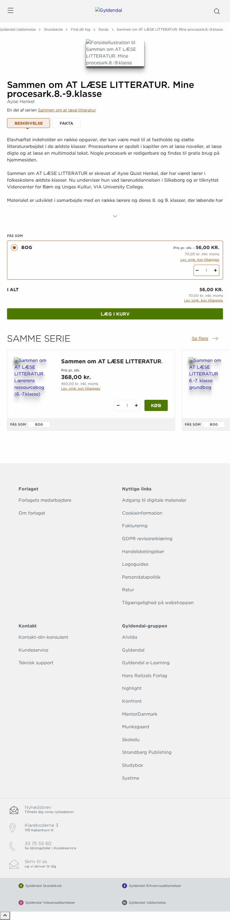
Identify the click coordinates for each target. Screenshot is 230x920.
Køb (156, 405)
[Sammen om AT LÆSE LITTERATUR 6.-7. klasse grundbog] (208, 384)
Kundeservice (33, 650)
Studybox (132, 765)
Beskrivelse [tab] (29, 123)
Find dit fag (80, 29)
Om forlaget (32, 513)
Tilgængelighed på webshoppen (158, 602)
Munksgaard (135, 726)
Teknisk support (36, 662)
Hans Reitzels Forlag (144, 675)
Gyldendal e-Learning (146, 662)
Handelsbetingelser (143, 551)
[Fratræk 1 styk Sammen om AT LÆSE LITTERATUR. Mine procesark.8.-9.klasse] (197, 270)
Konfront (132, 701)
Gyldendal (133, 650)
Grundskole (53, 29)
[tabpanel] (115, 178)
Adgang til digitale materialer (154, 500)
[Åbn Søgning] (217, 11)
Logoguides (135, 564)
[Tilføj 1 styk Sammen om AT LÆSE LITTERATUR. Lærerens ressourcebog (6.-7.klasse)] (136, 405)
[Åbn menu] (10, 11)
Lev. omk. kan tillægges (199, 259)
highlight (132, 688)
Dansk (103, 29)
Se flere (205, 339)
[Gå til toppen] (5, 916)
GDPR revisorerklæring (147, 538)
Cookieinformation (142, 513)
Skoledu (131, 739)
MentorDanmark (139, 714)
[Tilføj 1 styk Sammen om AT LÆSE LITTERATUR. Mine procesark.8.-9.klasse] (215, 270)
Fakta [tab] (66, 123)
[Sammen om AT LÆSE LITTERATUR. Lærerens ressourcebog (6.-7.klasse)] (33, 384)
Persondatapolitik (141, 577)
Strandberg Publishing (147, 752)
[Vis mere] (115, 216)
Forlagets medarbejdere (45, 500)
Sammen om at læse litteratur (67, 110)
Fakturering (135, 525)
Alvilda (129, 637)
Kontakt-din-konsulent (43, 637)
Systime (130, 778)
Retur (128, 589)
